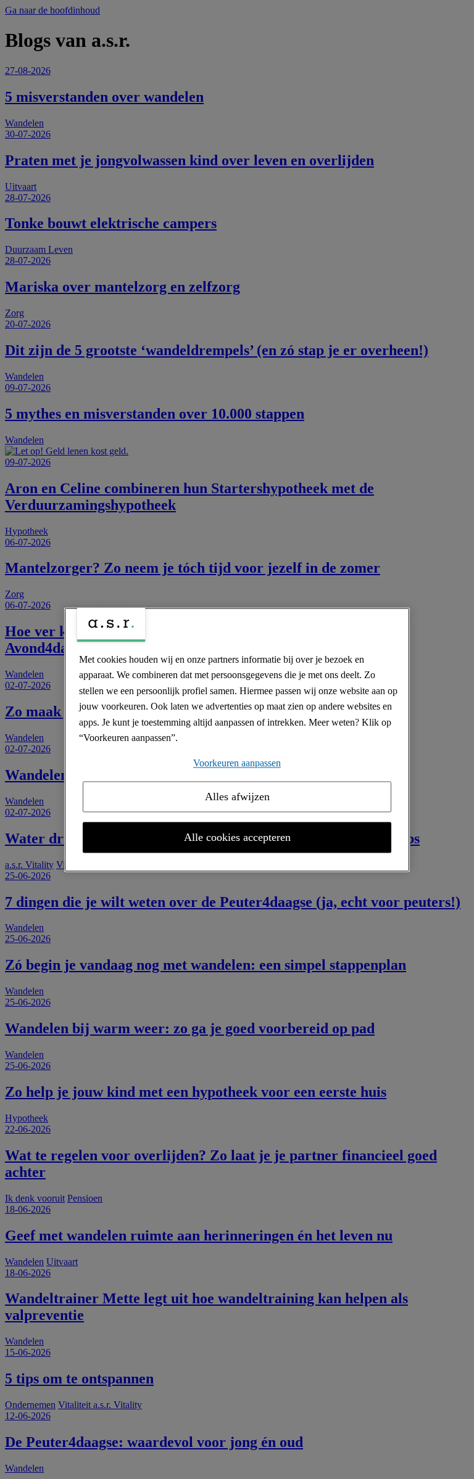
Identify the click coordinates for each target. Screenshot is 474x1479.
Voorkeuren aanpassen (237, 763)
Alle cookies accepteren (237, 837)
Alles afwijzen (237, 796)
